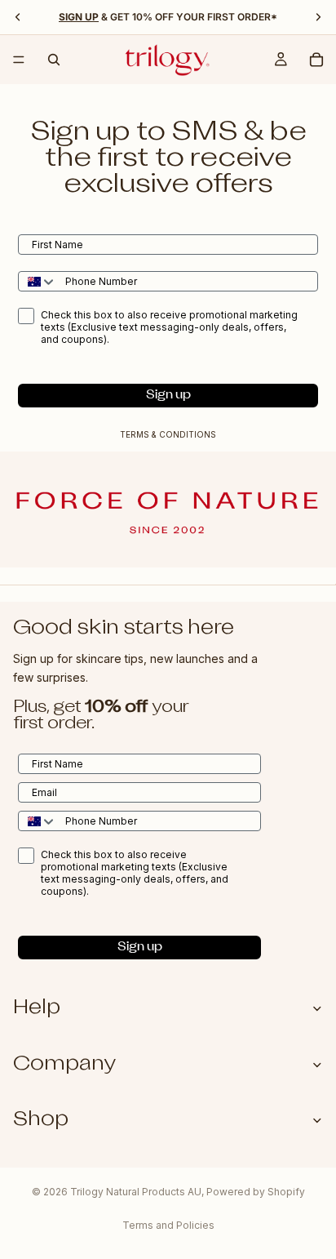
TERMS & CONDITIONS (168, 434)
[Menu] (19, 59)
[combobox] (38, 281)
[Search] (54, 60)
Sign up (168, 395)
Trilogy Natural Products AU (135, 1192)
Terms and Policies (168, 1225)
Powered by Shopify (255, 1192)
